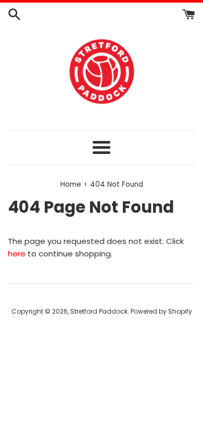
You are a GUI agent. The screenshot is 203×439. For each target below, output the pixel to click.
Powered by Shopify (161, 311)
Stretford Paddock (99, 311)
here (17, 253)
